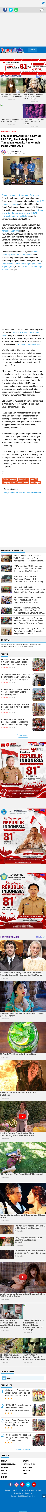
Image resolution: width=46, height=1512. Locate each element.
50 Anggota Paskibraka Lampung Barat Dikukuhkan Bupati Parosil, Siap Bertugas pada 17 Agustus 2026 (15, 677)
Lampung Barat (9, 483)
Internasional (29, 1464)
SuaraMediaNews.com (29, 195)
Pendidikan (27, 1467)
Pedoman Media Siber (27, 1490)
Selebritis (27, 1471)
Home (3, 131)
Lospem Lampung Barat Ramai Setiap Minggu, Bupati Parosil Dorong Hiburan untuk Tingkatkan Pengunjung (16, 662)
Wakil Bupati (35, 483)
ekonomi (4, 1477)
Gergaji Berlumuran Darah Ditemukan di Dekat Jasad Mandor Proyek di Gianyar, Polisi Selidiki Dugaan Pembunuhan (23, 492)
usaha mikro (17, 332)
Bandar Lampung (9, 195)
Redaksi (7, 1490)
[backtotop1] (44, 1496)
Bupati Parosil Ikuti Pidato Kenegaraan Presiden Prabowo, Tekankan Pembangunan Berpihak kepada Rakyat (16, 722)
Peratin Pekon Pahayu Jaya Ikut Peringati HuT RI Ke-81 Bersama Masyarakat (15, 707)
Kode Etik (15, 1490)
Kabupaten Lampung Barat (28, 344)
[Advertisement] (23, 23)
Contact (38, 1490)
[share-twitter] (11, 10)
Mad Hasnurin (22, 483)
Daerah (26, 1461)
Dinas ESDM (23, 479)
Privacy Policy (18, 1493)
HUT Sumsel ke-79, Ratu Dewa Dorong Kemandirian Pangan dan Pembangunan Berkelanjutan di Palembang (18, 1437)
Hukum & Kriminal (8, 1464)
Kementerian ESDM (10, 231)
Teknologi (5, 1474)
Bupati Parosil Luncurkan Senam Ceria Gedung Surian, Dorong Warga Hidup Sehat (15, 692)
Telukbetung (24, 216)
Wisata (25, 1474)
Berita (9, 1378)
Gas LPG (34, 479)
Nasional (5, 1467)
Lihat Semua (23, 735)
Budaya (4, 1461)
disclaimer (28, 1493)
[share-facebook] (5, 10)
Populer (32, 50)
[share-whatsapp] (16, 10)
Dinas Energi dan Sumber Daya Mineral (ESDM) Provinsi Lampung (22, 213)
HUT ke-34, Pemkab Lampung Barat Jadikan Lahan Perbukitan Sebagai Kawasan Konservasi (18, 1408)
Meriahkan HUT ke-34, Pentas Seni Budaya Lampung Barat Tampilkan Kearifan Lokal (17, 1393)
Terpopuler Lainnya (23, 1449)
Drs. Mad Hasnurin (24, 255)
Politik (4, 1471)
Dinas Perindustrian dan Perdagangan (18, 263)
